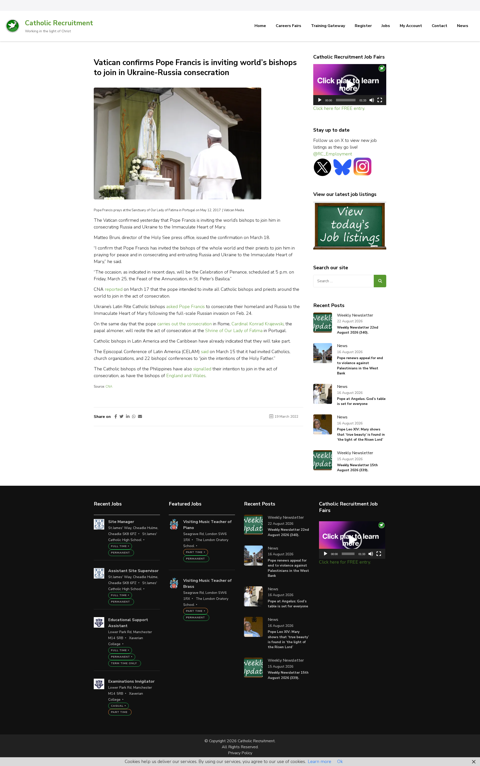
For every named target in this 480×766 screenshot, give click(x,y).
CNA (109, 386)
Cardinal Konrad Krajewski (258, 324)
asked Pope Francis (185, 307)
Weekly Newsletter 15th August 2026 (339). (357, 467)
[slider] (346, 100)
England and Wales (186, 376)
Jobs (386, 26)
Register (363, 26)
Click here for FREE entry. (339, 108)
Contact (439, 26)
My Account (411, 26)
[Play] (319, 100)
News (462, 26)
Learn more (319, 761)
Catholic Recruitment (59, 23)
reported (113, 289)
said (204, 352)
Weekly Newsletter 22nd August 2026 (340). (357, 330)
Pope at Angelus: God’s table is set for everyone (361, 401)
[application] (349, 84)
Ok (340, 761)
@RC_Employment (332, 154)
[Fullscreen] (379, 100)
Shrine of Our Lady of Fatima (233, 331)
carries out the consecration (184, 324)
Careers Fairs (288, 26)
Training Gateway (328, 26)
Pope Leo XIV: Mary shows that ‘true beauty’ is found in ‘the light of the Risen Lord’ (361, 434)
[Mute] (371, 100)
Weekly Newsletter (355, 315)
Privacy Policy (240, 753)
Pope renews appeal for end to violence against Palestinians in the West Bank (360, 366)
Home (260, 26)
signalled (202, 369)
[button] (350, 85)
